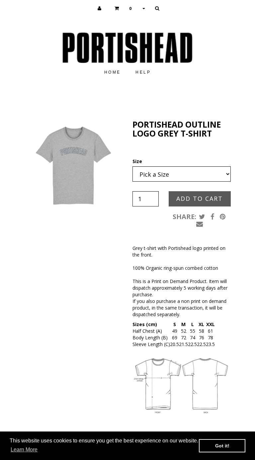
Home (112, 72)
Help (143, 72)
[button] (130, 8)
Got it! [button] (222, 445)
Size (137, 161)
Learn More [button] (24, 449)
